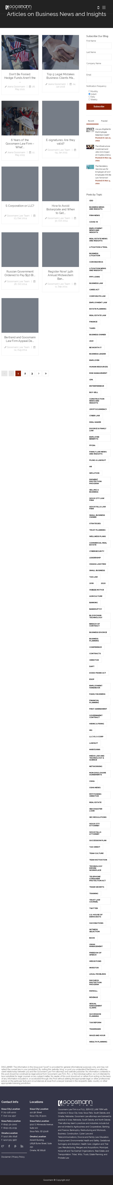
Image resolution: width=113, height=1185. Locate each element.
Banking (93, 603)
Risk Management (98, 373)
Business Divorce (98, 632)
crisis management (96, 945)
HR (90, 467)
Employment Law (98, 302)
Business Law (96, 283)
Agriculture (95, 596)
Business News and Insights (96, 208)
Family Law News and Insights (98, 453)
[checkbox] (99, 95)
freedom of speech (95, 954)
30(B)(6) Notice (96, 590)
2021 (91, 341)
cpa (91, 380)
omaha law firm (97, 564)
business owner (97, 335)
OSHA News (94, 787)
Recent (91, 121)
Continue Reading (20, 52)
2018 (91, 583)
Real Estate (95, 802)
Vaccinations (96, 923)
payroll (93, 991)
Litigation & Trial (98, 247)
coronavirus (96, 262)
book (92, 938)
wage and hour (97, 1035)
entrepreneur (96, 386)
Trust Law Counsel (94, 901)
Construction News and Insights (96, 401)
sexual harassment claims (95, 1006)
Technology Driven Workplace (95, 868)
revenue (93, 997)
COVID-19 (93, 222)
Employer (94, 360)
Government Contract (96, 716)
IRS (90, 730)
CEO (91, 201)
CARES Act (94, 290)
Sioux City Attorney (94, 825)
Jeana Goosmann (16, 86)
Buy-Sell (93, 392)
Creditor (94, 660)
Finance (93, 322)
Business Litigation (94, 254)
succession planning (95, 1015)
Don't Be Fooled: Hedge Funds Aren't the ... (20, 78)
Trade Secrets (96, 887)
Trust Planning (97, 530)
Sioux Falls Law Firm (97, 508)
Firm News (94, 215)
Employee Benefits (94, 438)
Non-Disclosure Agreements (97, 774)
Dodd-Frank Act (97, 673)
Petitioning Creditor (95, 795)
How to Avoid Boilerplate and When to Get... (60, 209)
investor (94, 968)
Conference (95, 647)
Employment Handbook (95, 687)
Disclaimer (6, 1157)
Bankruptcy (95, 609)
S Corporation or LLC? (20, 205)
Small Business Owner (97, 516)
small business (97, 570)
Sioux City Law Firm (96, 499)
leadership (95, 558)
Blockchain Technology (95, 616)
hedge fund (95, 961)
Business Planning (94, 640)
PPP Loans (94, 277)
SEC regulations (97, 817)
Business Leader (97, 354)
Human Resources (98, 367)
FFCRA (92, 445)
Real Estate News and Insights (98, 240)
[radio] (100, 91)
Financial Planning (94, 701)
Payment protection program (95, 481)
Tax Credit (94, 847)
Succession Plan (97, 840)
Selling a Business (94, 491)
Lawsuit (93, 743)
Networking (95, 766)
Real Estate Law (97, 315)
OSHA (92, 781)
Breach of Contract (94, 625)
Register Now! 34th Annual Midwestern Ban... (60, 275)
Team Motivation (98, 860)
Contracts (95, 653)
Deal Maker (95, 422)
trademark (95, 1029)
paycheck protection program (95, 982)
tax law (93, 577)
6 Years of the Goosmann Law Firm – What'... (20, 143)
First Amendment (98, 709)
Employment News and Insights (95, 230)
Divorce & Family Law (97, 429)
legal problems (97, 974)
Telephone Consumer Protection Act (97, 879)
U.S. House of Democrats (96, 916)
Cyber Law (94, 416)
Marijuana (94, 749)
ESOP (91, 679)
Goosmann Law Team (59, 150)
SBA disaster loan (95, 810)
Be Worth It (95, 347)
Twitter (93, 908)
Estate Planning (97, 309)
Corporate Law (97, 296)
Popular (104, 121)
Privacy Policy (18, 1157)
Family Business (97, 694)
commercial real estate (98, 544)
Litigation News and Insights (97, 269)
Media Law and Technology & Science (96, 758)
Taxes (92, 328)
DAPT (91, 666)
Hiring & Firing (96, 724)
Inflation (94, 473)
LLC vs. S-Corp (96, 737)
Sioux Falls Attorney (95, 833)
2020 (103, 583)
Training (93, 893)
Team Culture (96, 853)
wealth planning (98, 1042)
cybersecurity (96, 551)
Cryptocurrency (98, 409)
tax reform (95, 1022)
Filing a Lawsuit (97, 460)
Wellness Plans (97, 536)
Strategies (95, 523)
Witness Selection (94, 930)
